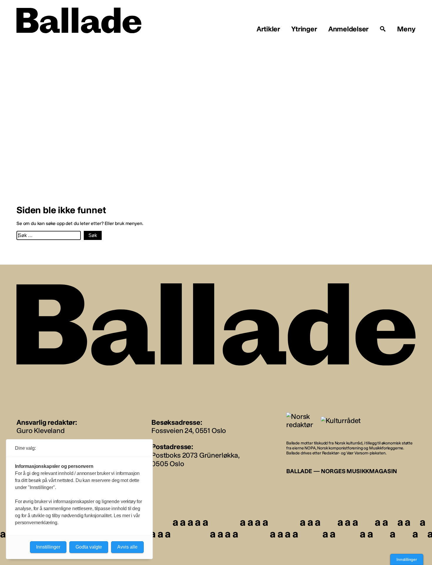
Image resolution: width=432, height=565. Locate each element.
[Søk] (383, 29)
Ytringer (304, 29)
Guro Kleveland (40, 430)
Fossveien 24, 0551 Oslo (188, 430)
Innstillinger (406, 559)
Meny (406, 29)
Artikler (268, 29)
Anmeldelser (348, 29)
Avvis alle (127, 546)
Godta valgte (89, 546)
